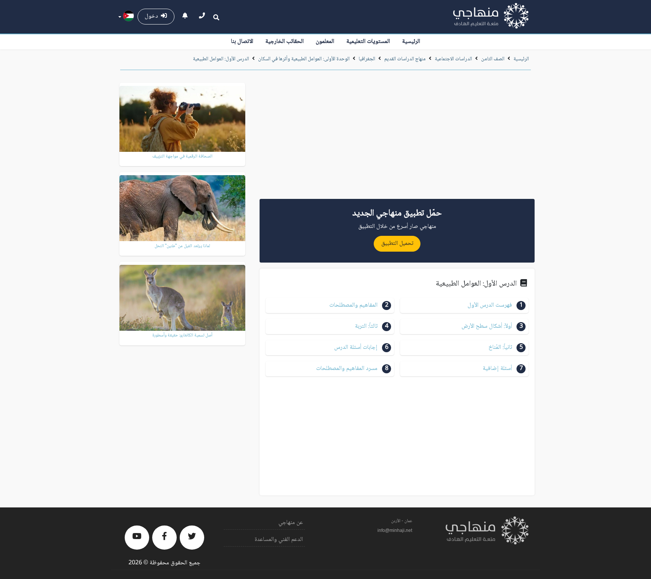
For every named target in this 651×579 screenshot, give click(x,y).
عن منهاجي (290, 523)
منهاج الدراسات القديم (405, 59)
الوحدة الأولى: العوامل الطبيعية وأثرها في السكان (304, 59)
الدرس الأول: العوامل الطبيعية (221, 59)
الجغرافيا (367, 59)
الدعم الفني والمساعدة (279, 540)
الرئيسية (411, 42)
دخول (153, 16)
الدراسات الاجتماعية (453, 59)
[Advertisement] (397, 137)
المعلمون (325, 42)
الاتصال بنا (242, 42)
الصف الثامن (492, 59)
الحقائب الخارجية (284, 42)
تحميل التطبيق (397, 243)
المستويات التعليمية (368, 42)
